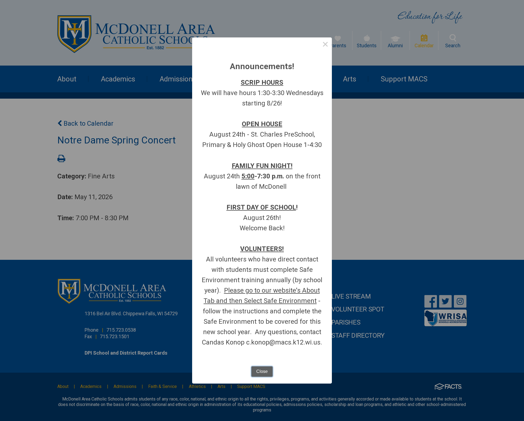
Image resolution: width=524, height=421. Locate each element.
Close (262, 371)
